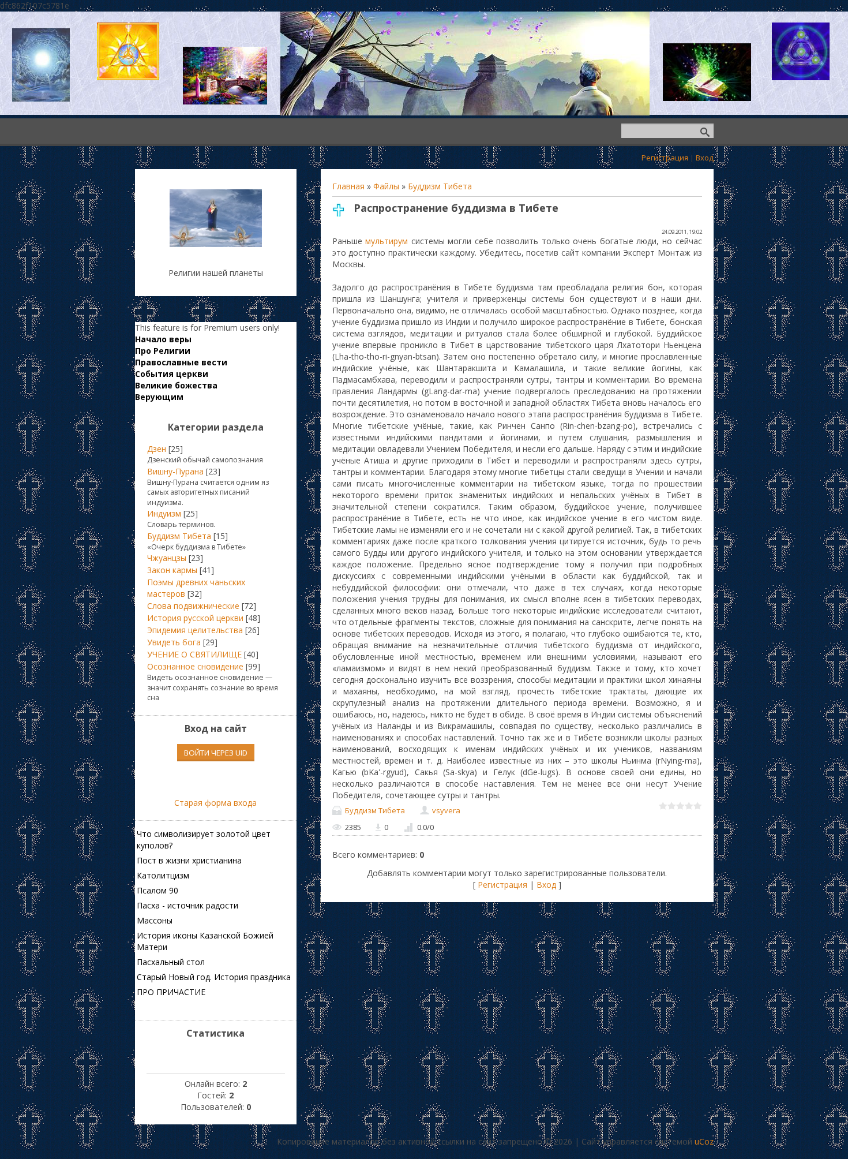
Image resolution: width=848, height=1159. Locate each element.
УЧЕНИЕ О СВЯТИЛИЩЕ (194, 654)
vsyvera (446, 810)
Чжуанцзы (166, 557)
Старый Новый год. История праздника (214, 976)
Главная (348, 186)
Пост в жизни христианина (189, 860)
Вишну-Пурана (175, 471)
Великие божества (176, 385)
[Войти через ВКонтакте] (196, 779)
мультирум (386, 240)
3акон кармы (172, 569)
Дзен (156, 448)
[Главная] (216, 243)
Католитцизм (163, 875)
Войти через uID (215, 752)
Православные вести (181, 362)
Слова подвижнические (193, 605)
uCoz (704, 1141)
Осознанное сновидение (195, 666)
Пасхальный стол (171, 961)
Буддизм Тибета (440, 186)
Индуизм (164, 513)
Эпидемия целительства (195, 630)
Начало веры (163, 339)
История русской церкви (195, 617)
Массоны (154, 920)
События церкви (171, 373)
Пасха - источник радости (187, 905)
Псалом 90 (157, 890)
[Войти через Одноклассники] (235, 779)
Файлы (386, 186)
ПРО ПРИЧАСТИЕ (171, 991)
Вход (705, 157)
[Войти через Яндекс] (215, 779)
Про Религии (162, 350)
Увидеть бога (174, 642)
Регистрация (664, 157)
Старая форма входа (215, 802)
